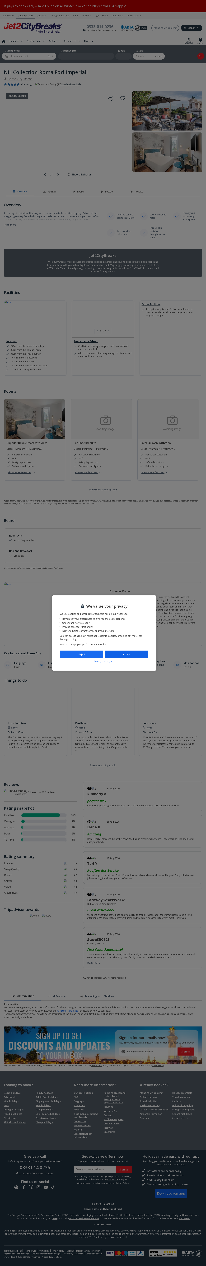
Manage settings (103, 661)
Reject (81, 654)
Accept (126, 654)
